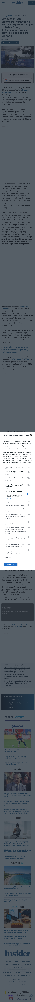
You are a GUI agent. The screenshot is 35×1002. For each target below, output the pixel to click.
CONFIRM (10, 564)
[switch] (28, 472)
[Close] (31, 435)
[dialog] (17, 501)
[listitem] (17, 468)
